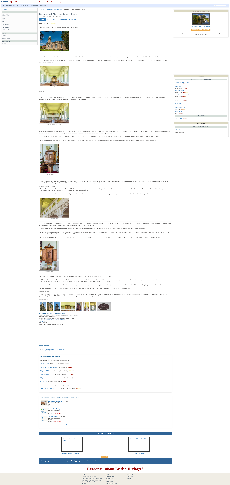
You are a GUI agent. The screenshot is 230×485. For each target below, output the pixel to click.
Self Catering (4, 43)
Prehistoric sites (5, 29)
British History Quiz (109, 478)
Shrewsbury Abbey (6, 38)
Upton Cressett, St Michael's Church (49, 388)
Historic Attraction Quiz (110, 480)
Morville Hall (43, 381)
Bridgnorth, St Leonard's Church (48, 378)
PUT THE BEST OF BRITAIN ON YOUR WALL (201, 29)
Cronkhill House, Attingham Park (182, 94)
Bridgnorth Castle (152, 94)
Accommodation (63, 19)
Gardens (3, 23)
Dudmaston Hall (44, 385)
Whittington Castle (179, 111)
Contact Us (130, 476)
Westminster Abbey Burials (49, 351)
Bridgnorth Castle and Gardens (48, 367)
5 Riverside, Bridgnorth (55, 401)
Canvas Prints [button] (33, 5)
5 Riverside (177, 129)
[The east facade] (42, 306)
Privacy (129, 478)
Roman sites (4, 30)
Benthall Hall (178, 103)
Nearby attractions (52, 19)
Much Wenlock (178, 118)
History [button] (15, 5)
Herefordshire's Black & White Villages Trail (53, 349)
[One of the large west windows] (92, 306)
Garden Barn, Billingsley (55, 409)
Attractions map (5, 15)
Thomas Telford (108, 57)
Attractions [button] (8, 5)
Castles (3, 21)
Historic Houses (5, 27)
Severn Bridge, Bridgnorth (47, 374)
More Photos (72, 19)
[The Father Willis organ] (78, 306)
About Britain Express (132, 480)
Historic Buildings (5, 24)
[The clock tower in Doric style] (56, 306)
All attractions (5, 14)
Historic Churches (6, 26)
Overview (42, 19)
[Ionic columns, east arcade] (85, 306)
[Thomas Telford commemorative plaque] (103, 306)
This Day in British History (111, 483)
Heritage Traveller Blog (110, 476)
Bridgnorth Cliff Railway (46, 371)
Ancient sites (4, 19)
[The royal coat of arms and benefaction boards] (67, 306)
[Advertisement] (105, 335)
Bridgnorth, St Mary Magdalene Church (54, 319)
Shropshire (4, 9)
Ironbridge (4, 35)
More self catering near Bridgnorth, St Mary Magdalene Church (57, 424)
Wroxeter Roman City (180, 107)
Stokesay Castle (178, 86)
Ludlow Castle (5, 37)
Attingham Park (178, 99)
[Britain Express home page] (19, 2)
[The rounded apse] (49, 306)
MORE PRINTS (105, 456)
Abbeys (3, 18)
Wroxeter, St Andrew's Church (182, 82)
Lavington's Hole (44, 363)
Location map (42, 321)
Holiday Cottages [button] (23, 5)
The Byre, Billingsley (54, 416)
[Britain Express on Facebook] (89, 476)
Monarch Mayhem (109, 481)
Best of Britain (42, 5)
